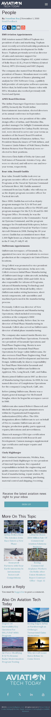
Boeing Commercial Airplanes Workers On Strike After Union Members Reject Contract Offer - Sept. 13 (37, 571)
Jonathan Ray (12, 18)
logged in (19, 592)
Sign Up (26, 504)
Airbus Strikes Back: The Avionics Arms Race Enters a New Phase (14, 539)
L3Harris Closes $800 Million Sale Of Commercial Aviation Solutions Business (37, 540)
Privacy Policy (44, 707)
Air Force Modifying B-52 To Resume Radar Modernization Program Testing (13, 657)
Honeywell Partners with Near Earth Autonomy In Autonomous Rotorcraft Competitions (14, 570)
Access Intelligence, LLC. (15, 707)
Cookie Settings (6, 709)
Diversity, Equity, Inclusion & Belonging (26, 709)
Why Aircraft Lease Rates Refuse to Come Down (37, 655)
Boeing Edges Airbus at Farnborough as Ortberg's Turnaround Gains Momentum (37, 629)
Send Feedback (9, 21)
